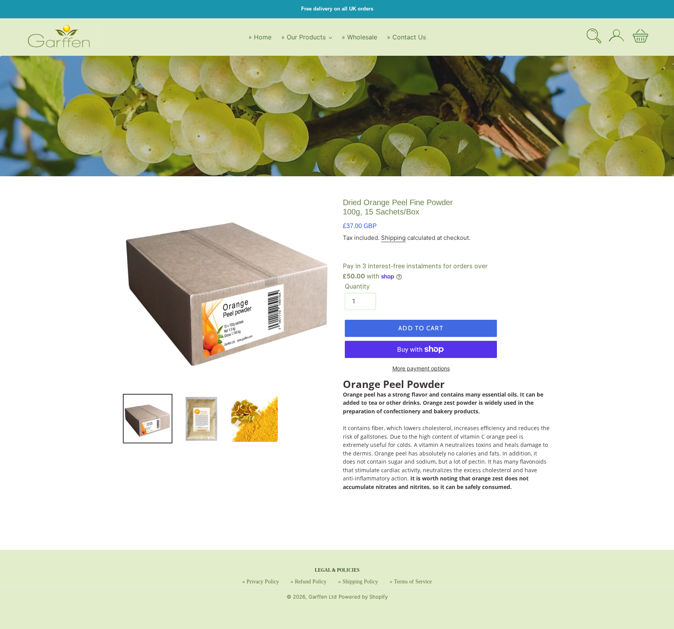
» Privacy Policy (260, 582)
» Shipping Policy (358, 582)
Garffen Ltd (323, 597)
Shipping (393, 237)
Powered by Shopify (363, 597)
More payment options (421, 368)
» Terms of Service (411, 582)
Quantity (357, 286)
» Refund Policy (308, 582)
